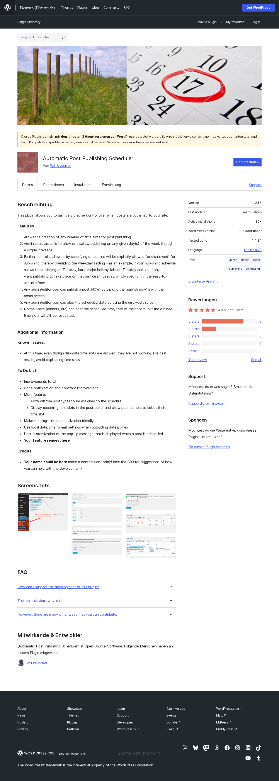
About (21, 708)
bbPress (224, 722)
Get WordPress (258, 7)
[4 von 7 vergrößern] (116, 544)
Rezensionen (53, 185)
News (21, 715)
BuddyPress (226, 729)
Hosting (23, 722)
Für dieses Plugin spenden (209, 447)
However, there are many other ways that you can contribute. (67, 614)
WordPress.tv (128, 729)
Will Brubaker (60, 165)
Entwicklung (111, 185)
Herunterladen (247, 162)
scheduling (253, 268)
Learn (121, 708)
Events (171, 715)
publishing (235, 268)
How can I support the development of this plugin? (58, 587)
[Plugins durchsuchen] (63, 37)
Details (27, 185)
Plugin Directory (29, 22)
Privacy (22, 729)
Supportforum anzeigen (207, 403)
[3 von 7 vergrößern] (116, 531)
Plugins (72, 722)
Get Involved (176, 708)
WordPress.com (229, 708)
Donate (174, 722)
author (245, 259)
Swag (172, 729)
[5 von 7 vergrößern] (170, 499)
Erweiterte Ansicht (203, 281)
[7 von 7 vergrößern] (170, 542)
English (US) (253, 250)
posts (256, 259)
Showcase (74, 708)
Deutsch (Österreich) (73, 753)
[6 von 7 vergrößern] (170, 520)
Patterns (73, 729)
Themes (73, 715)
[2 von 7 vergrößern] (116, 499)
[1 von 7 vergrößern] (62, 499)
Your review (197, 359)
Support (255, 185)
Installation (83, 185)
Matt (221, 715)
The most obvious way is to (40, 601)
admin (233, 259)
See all (256, 359)
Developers (125, 722)
